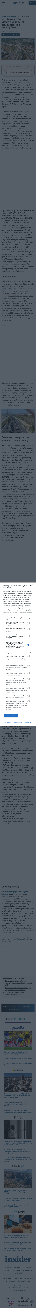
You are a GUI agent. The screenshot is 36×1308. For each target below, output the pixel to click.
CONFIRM (10, 715)
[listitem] (18, 618)
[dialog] (18, 654)
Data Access (18, 722)
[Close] (32, 586)
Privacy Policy (28, 722)
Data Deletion (8, 722)
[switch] (28, 623)
